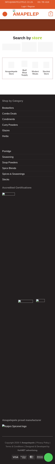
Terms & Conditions (15, 446)
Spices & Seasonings (13, 174)
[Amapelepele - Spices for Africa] (26, 14)
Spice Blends (9, 168)
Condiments (8, 119)
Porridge (6, 151)
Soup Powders (10, 162)
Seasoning (7, 157)
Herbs (5, 136)
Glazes (6, 130)
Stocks (5, 179)
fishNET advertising (27, 450)
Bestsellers (8, 108)
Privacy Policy (42, 442)
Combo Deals (9, 113)
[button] (4, 14)
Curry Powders (10, 125)
